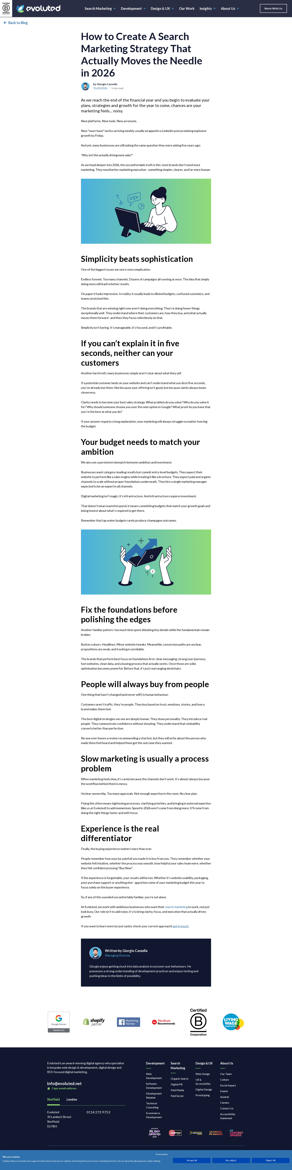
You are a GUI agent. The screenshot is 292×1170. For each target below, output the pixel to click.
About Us (228, 8)
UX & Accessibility (203, 1081)
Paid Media (177, 1090)
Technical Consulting (152, 1105)
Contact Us (226, 1108)
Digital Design (204, 1089)
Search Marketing (98, 8)
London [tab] (72, 1099)
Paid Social (177, 1095)
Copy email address (64, 1088)
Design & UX (160, 8)
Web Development (154, 1075)
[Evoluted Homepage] (38, 9)
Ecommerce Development (154, 1115)
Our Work (186, 8)
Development (131, 8)
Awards (224, 1096)
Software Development (154, 1085)
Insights (206, 8)
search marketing (176, 907)
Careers (224, 1102)
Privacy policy (162, 1154)
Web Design (203, 1073)
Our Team (226, 1073)
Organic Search (179, 1078)
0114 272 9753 (98, 1112)
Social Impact (228, 1085)
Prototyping (203, 1095)
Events (224, 1091)
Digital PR (176, 1084)
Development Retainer (154, 1095)
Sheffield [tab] (53, 1099)
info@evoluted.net (64, 1083)
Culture (224, 1079)
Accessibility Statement (227, 1116)
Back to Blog (18, 23)
